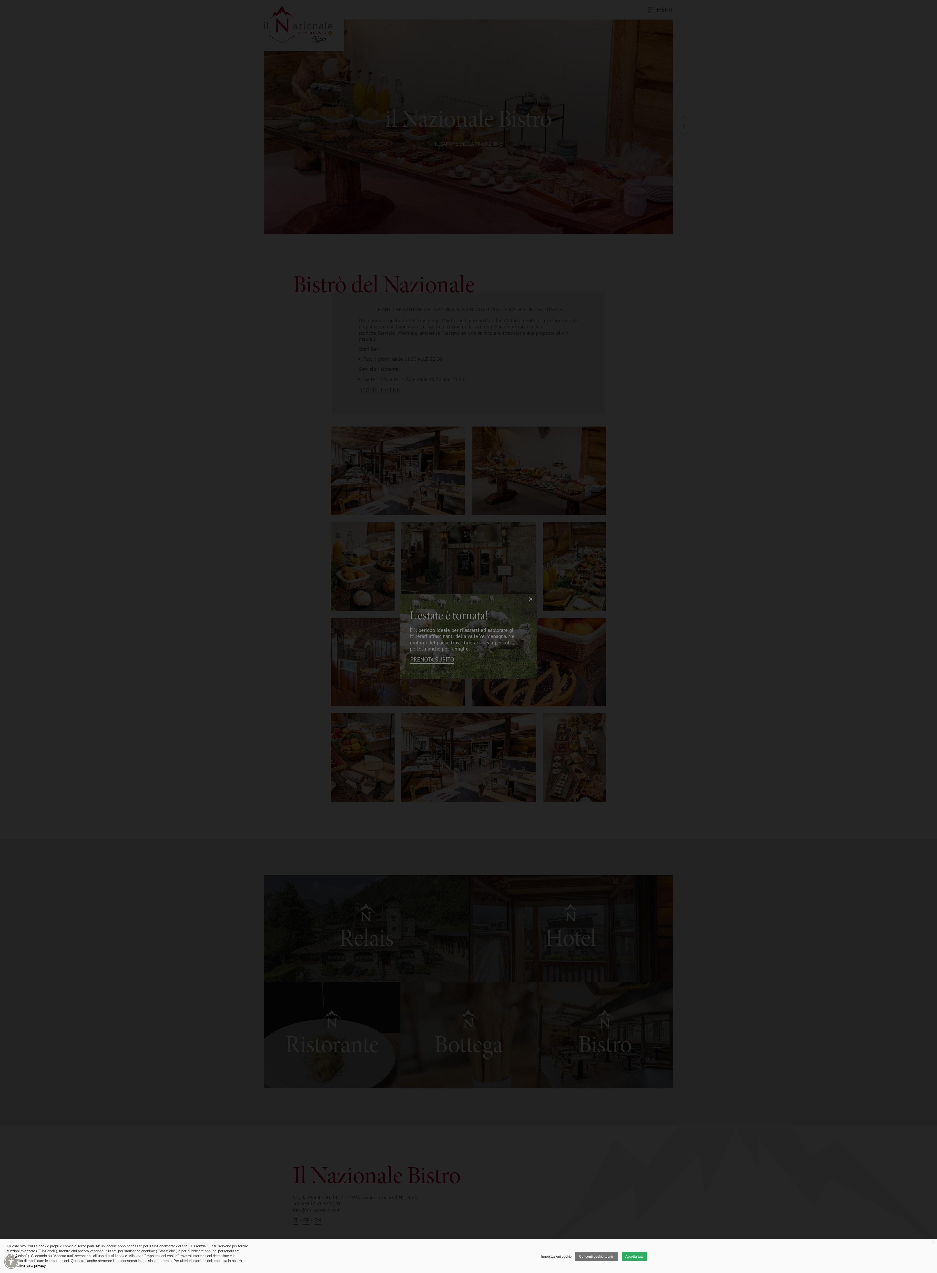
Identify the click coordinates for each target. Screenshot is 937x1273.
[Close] (16, 1257)
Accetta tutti (634, 1256)
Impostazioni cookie (556, 1256)
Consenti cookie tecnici (596, 1256)
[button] (11, 1261)
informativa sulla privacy (26, 1265)
